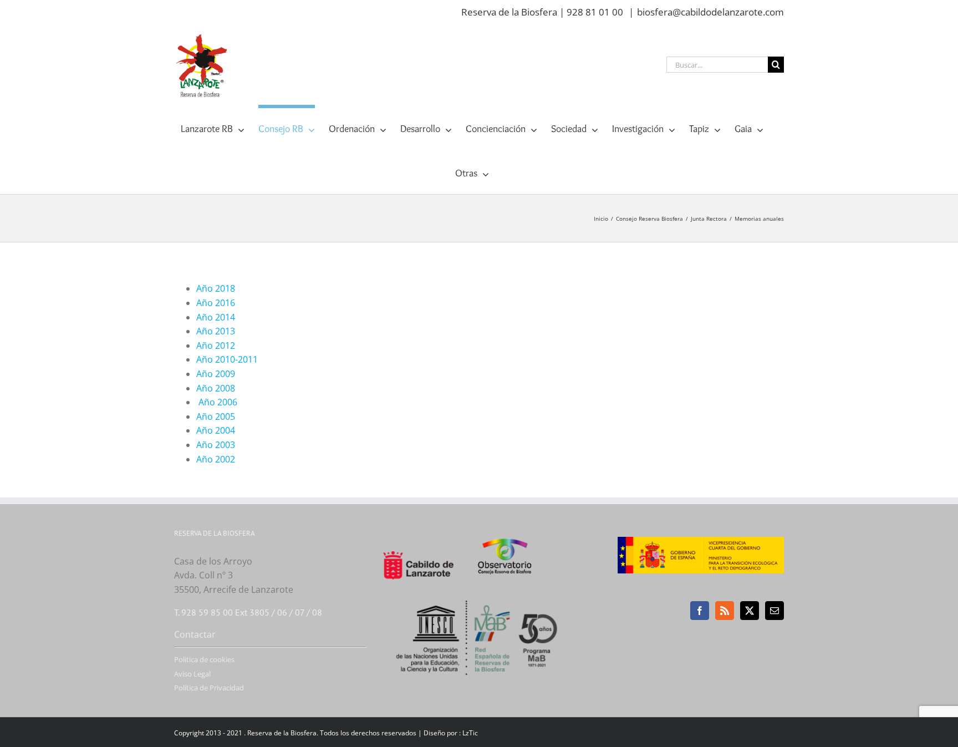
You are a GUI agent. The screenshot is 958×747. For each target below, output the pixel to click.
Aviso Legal (192, 674)
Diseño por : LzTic (451, 733)
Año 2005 (215, 416)
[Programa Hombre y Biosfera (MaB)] (479, 594)
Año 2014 (215, 317)
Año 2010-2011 (227, 359)
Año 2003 (215, 445)
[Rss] (724, 610)
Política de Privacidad (209, 688)
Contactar (195, 634)
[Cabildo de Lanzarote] (428, 544)
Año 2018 (215, 288)
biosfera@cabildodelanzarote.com (710, 12)
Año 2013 (215, 331)
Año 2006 (216, 402)
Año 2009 (215, 374)
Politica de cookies (204, 659)
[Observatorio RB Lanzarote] (518, 556)
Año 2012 (215, 345)
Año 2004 (215, 430)
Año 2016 (215, 303)
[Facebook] (699, 610)
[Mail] (774, 610)
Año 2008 (215, 388)
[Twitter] (749, 610)
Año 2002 (215, 459)
